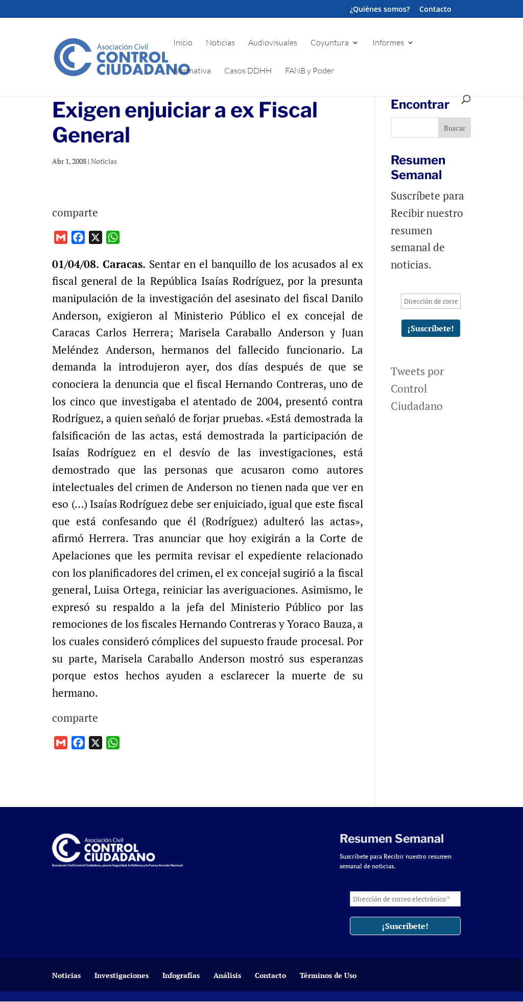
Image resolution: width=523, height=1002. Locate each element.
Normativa (192, 71)
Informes (388, 43)
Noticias (220, 43)
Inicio (183, 43)
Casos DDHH (248, 71)
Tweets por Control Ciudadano (417, 388)
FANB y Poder (309, 71)
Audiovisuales (272, 43)
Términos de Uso (328, 975)
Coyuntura (330, 43)
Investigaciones (121, 975)
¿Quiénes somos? (380, 10)
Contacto (435, 10)
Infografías (181, 975)
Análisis (227, 975)
